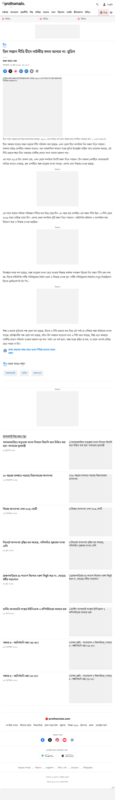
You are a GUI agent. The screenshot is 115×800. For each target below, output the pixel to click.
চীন (4, 45)
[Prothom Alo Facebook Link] (44, 740)
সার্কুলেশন (50, 768)
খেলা (53, 12)
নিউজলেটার (88, 768)
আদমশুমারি (10, 373)
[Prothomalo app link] (47, 756)
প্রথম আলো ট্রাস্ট (51, 725)
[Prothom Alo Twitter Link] (51, 740)
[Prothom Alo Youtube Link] (66, 740)
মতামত (46, 12)
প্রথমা (91, 725)
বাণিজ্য (38, 12)
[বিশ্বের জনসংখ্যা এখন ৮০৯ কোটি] (90, 521)
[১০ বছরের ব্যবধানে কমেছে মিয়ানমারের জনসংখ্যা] (90, 488)
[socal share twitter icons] (10, 72)
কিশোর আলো (25, 725)
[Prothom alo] (14, 4)
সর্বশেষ (5, 12)
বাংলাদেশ (14, 12)
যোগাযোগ (75, 768)
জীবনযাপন (78, 12)
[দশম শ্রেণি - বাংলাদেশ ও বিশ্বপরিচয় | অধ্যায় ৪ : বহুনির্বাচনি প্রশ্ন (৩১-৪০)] (90, 655)
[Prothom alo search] (97, 4)
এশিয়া (24, 373)
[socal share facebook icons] (5, 72)
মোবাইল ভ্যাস (101, 725)
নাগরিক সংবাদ (12, 725)
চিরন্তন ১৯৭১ (73, 725)
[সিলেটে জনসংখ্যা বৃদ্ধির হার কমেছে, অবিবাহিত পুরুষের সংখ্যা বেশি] (90, 555)
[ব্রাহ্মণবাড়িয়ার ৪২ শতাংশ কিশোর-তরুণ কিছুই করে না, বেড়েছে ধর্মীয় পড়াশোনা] (90, 588)
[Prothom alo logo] (57, 719)
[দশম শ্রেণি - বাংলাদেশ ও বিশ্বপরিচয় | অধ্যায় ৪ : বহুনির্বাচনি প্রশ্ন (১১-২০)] (90, 688)
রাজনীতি (24, 12)
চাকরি (69, 12)
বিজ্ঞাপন (38, 768)
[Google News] (72, 740)
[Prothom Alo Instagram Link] (58, 740)
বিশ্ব (31, 12)
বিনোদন (61, 12)
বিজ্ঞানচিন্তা (38, 725)
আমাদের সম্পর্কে (24, 768)
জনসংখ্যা (37, 373)
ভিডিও (87, 12)
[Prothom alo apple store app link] (67, 756)
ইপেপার (84, 725)
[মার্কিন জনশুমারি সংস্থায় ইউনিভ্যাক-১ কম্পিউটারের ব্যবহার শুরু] (90, 622)
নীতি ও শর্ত (62, 768)
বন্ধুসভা (63, 725)
